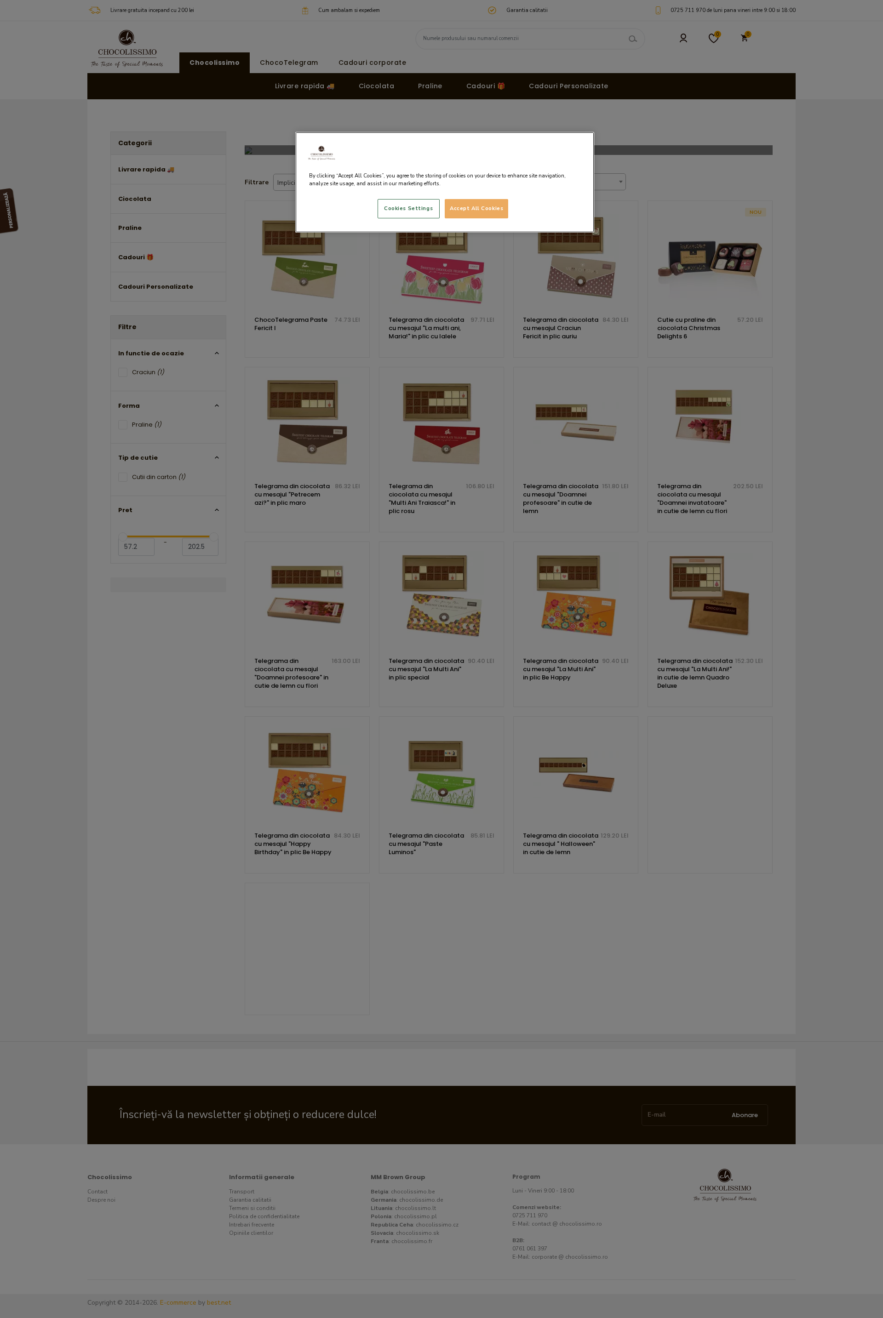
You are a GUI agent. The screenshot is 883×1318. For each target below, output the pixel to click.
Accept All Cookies (476, 208)
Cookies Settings (408, 208)
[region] (444, 182)
